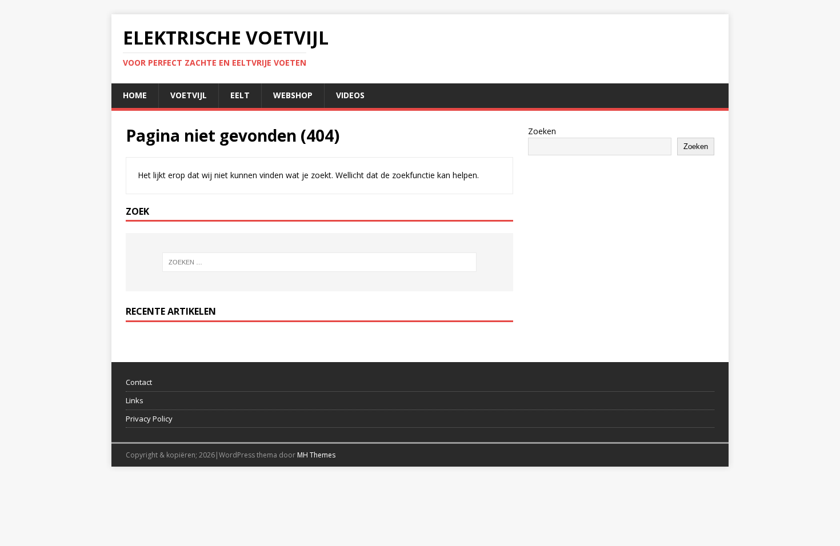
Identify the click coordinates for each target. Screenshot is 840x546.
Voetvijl (188, 95)
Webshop (293, 95)
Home (135, 95)
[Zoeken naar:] (319, 262)
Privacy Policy (149, 418)
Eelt (240, 95)
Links (134, 400)
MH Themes (316, 455)
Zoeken (542, 131)
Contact (139, 382)
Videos (350, 95)
